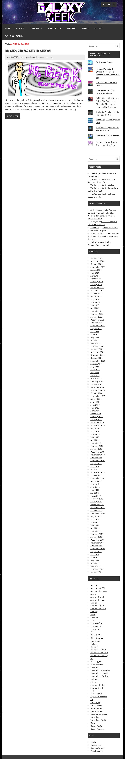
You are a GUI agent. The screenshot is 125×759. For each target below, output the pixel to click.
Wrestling (71, 28)
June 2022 (95, 334)
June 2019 (95, 434)
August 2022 (96, 328)
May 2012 (94, 525)
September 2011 (97, 548)
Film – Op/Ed (96, 623)
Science (93, 682)
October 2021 (96, 358)
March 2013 (95, 495)
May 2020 (94, 407)
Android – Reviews (98, 591)
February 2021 (96, 381)
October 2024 (96, 264)
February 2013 (96, 498)
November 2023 (97, 290)
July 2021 (94, 366)
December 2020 (97, 387)
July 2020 (94, 402)
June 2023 (95, 302)
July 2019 (94, 431)
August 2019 (96, 428)
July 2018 (94, 466)
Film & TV (20, 28)
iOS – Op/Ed (95, 635)
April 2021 (94, 375)
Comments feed (97, 748)
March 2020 (95, 413)
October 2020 (96, 393)
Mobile (93, 644)
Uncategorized (96, 708)
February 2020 (96, 416)
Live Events (95, 641)
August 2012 (96, 516)
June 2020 (95, 405)
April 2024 (94, 275)
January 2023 (96, 317)
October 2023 (96, 293)
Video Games (36, 28)
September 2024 (97, 267)
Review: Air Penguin (105, 62)
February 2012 (96, 534)
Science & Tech (54, 28)
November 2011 (97, 542)
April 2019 (94, 440)
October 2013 (96, 475)
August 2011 (96, 551)
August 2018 (96, 463)
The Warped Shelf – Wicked (102, 185)
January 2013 (96, 501)
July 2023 (94, 299)
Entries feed (95, 745)
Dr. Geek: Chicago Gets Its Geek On (28, 51)
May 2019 (94, 437)
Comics (85, 28)
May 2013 (94, 490)
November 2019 (97, 425)
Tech (92, 690)
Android (93, 585)
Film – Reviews (96, 626)
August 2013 (96, 481)
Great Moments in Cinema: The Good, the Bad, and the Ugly (103, 236)
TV (91, 699)
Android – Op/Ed (97, 588)
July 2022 (94, 331)
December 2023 (97, 287)
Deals (92, 614)
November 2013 (97, 472)
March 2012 (95, 531)
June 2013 (95, 487)
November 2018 (97, 454)
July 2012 (94, 519)
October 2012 (96, 510)
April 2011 (94, 563)
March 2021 (95, 378)
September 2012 (97, 513)
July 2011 (94, 554)
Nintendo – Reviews (99, 652)
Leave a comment (45, 57)
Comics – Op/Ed (97, 605)
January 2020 (96, 419)
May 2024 (94, 272)
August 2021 (96, 363)
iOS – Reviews (96, 638)
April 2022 (94, 340)
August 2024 (96, 270)
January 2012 (96, 537)
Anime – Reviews (97, 599)
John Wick (94, 227)
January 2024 (96, 284)
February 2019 (96, 446)
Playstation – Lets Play (100, 670)
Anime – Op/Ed (97, 597)
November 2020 (97, 390)
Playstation (95, 667)
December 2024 (97, 261)
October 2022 (96, 322)
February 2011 (96, 569)
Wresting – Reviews (99, 714)
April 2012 (94, 528)
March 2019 (95, 443)
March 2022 (95, 343)
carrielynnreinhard (28, 57)
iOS (92, 632)
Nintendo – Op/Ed (98, 649)
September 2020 (97, 396)
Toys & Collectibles (14, 36)
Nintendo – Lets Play (99, 655)
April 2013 (94, 493)
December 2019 (97, 422)
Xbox (92, 723)
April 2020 (94, 410)
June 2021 (95, 369)
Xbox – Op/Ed (96, 726)
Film (92, 620)
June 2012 (95, 522)
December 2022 (97, 319)
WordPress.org (96, 750)
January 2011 (96, 572)
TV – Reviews (96, 705)
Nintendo (94, 646)
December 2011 (97, 539)
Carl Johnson (96, 242)
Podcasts (94, 679)
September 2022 (97, 325)
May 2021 (94, 372)
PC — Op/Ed (95, 661)
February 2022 (96, 346)
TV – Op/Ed (95, 702)
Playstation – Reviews (99, 676)
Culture (98, 28)
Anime (93, 594)
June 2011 (95, 557)
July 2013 (94, 484)
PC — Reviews (96, 664)
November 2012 (97, 507)
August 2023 (96, 296)
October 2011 (96, 545)
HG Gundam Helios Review (107, 135)
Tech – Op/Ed (96, 693)
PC (91, 658)
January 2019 (96, 449)
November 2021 (97, 355)
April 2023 (94, 308)
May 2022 (94, 337)
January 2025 (96, 258)
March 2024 (95, 278)
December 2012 (97, 504)
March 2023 (95, 311)
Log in (93, 742)
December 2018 (97, 451)
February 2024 (96, 281)
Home (7, 28)
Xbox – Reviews (97, 729)
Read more (12, 116)
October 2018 (96, 457)
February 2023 (96, 314)
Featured (94, 617)
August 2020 (96, 399)
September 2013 (97, 478)
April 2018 (94, 469)
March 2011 (95, 566)
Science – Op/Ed (97, 685)
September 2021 (97, 361)
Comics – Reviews (98, 608)
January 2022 (96, 349)
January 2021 (96, 384)
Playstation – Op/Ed (99, 673)
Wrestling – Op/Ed (98, 720)
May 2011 (94, 560)
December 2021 (97, 352)
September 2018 (97, 460)
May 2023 (94, 305)
